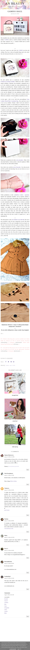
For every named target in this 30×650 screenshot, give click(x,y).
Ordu (5, 606)
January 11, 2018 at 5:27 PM (9, 475)
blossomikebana (8, 561)
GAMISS (6, 39)
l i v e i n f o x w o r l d (13, 466)
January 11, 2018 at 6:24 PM (9, 490)
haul (11, 365)
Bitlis (5, 613)
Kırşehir (6, 599)
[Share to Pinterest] (11, 362)
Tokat (5, 609)
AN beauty (16, 344)
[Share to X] (8, 362)
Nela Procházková (8, 473)
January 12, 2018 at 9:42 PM (9, 563)
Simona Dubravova (9, 455)
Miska (5, 535)
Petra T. (6, 548)
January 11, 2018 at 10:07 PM (9, 537)
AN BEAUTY (15, 3)
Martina (6, 519)
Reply (28, 469)
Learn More (12, 649)
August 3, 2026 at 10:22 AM (9, 594)
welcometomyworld (8, 528)
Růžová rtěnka (13, 481)
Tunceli (6, 600)
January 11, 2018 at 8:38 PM (9, 520)
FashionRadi (7, 576)
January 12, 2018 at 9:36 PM (9, 550)
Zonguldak (6, 607)
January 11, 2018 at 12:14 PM (9, 456)
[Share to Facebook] (6, 362)
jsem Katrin (6, 510)
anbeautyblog (4, 342)
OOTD (13, 365)
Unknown (6, 488)
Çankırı (6, 611)
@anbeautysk (19, 342)
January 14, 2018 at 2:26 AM (9, 578)
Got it (19, 649)
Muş (5, 604)
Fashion (7, 365)
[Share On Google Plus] (14, 362)
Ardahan (6, 602)
